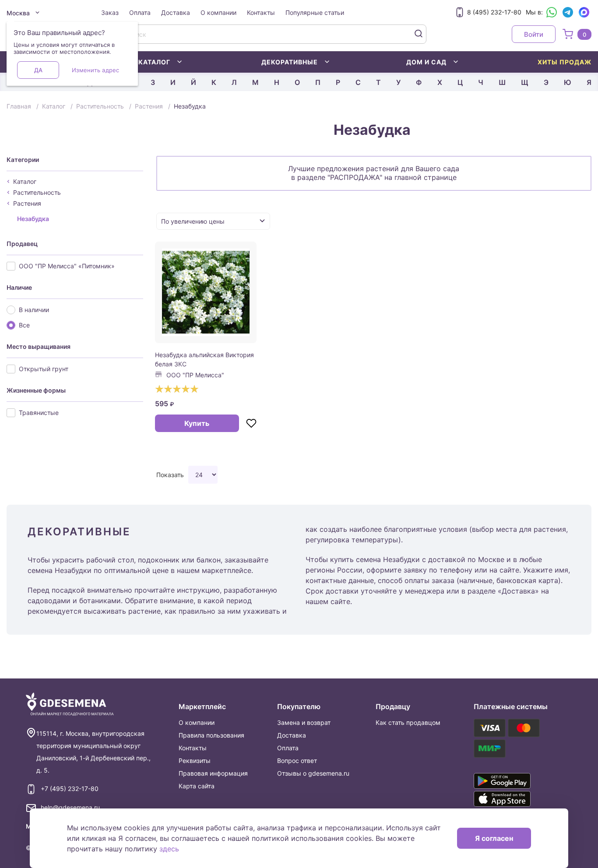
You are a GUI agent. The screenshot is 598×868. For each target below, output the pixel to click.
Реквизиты (195, 760)
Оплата (140, 12)
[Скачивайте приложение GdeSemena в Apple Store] (515, 799)
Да (38, 70)
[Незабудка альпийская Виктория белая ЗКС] (206, 292)
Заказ (110, 12)
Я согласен (494, 838)
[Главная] (70, 704)
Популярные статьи (314, 12)
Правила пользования (211, 735)
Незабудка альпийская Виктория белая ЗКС (204, 359)
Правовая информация (213, 773)
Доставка (175, 12)
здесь (169, 848)
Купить (196, 423)
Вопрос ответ (297, 760)
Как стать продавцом (408, 722)
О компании (218, 12)
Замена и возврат (304, 722)
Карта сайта (197, 786)
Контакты (261, 12)
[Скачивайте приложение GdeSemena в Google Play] (515, 781)
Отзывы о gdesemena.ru (313, 773)
